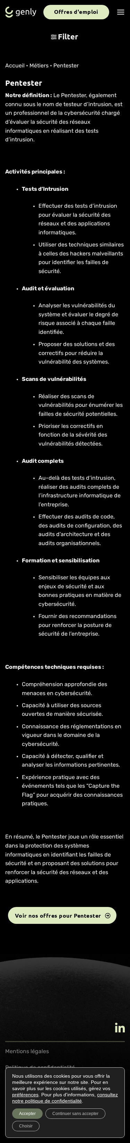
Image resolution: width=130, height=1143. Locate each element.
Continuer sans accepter (75, 1113)
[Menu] (120, 11)
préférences (25, 1094)
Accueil (15, 66)
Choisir (26, 1126)
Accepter (27, 1113)
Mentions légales (27, 1052)
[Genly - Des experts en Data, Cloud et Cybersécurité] (20, 12)
